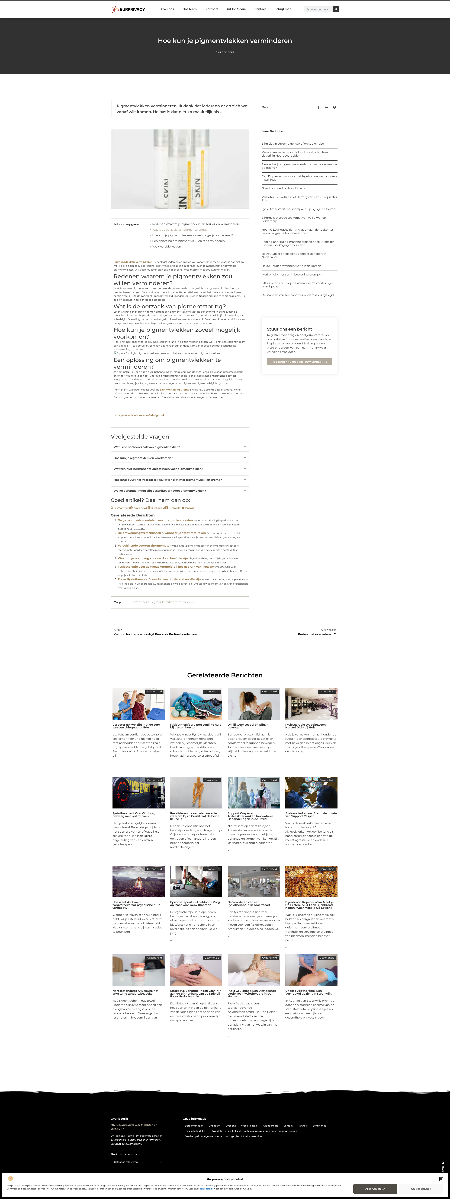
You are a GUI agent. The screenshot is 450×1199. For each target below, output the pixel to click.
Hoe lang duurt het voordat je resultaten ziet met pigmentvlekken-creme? (180, 479)
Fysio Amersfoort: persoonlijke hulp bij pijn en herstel (299, 209)
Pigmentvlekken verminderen (133, 262)
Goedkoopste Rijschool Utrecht (284, 188)
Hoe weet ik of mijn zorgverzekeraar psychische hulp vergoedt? (136, 904)
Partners (211, 9)
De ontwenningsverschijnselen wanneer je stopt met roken (162, 533)
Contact (260, 9)
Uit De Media (236, 9)
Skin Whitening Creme (174, 389)
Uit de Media (270, 1125)
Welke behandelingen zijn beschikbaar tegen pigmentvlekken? (180, 490)
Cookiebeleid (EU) (195, 1131)
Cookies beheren (421, 1188)
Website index (249, 1125)
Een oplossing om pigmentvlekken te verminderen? (189, 241)
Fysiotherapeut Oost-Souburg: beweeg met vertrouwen (134, 815)
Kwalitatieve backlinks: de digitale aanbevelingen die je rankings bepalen (254, 1131)
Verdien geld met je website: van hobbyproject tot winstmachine (223, 1136)
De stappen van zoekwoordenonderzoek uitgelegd (298, 295)
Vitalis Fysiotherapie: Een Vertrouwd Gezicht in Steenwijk (308, 992)
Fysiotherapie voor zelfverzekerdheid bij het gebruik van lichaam (166, 566)
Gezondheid (225, 52)
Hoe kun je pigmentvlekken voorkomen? (180, 458)
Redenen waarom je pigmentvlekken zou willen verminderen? (196, 224)
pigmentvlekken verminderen (172, 602)
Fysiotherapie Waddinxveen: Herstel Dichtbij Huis (305, 726)
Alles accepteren (375, 1188)
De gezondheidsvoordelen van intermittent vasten (155, 520)
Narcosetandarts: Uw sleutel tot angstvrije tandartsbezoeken (135, 992)
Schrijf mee (283, 9)
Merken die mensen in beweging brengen (292, 274)
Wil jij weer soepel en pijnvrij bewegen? (248, 726)
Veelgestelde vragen (166, 246)
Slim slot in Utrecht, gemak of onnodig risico (293, 143)
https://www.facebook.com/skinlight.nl (139, 415)
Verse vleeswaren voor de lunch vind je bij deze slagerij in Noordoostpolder (295, 154)
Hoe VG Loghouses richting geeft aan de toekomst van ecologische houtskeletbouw (297, 231)
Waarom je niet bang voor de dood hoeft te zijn (153, 558)
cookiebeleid (205, 1188)
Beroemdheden (194, 1125)
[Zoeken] (336, 9)
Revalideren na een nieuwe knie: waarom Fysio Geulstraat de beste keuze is (194, 816)
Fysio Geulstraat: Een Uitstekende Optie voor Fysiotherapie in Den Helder (252, 993)
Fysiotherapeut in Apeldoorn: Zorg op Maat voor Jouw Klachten (195, 903)
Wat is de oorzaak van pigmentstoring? (179, 229)
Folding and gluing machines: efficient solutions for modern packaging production (298, 243)
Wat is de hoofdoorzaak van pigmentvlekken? (180, 447)
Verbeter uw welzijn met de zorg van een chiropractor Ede (136, 726)
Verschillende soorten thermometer (144, 545)
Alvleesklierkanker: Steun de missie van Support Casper (311, 815)
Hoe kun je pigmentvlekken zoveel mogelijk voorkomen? (192, 235)
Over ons (167, 9)
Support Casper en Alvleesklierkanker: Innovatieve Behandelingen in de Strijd (250, 816)
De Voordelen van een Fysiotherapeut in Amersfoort (249, 903)
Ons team (190, 9)
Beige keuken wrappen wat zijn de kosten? (292, 266)
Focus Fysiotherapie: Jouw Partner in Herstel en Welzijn (159, 579)
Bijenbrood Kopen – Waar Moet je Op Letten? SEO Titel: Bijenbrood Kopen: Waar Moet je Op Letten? (309, 904)
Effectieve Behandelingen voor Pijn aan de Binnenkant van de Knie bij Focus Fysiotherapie (195, 993)
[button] (441, 1179)
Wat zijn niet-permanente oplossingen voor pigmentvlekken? (180, 469)
